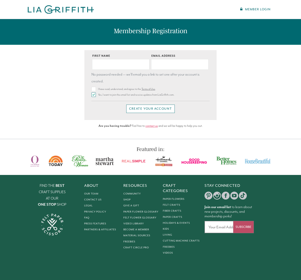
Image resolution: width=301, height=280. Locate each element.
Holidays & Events (176, 222)
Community (132, 193)
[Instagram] (217, 196)
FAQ (86, 217)
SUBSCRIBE (243, 227)
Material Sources (136, 235)
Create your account (150, 109)
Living (167, 234)
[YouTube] (234, 196)
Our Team (91, 193)
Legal (88, 205)
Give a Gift (131, 205)
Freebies (129, 241)
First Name (101, 56)
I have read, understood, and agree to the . (127, 89)
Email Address (163, 56)
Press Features (95, 223)
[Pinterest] (208, 196)
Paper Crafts (172, 216)
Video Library (133, 223)
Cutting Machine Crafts (181, 240)
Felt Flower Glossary (139, 217)
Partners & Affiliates (100, 229)
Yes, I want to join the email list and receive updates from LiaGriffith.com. (136, 94)
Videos (168, 252)
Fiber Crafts (172, 210)
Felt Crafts (171, 204)
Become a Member (136, 229)
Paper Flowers (173, 198)
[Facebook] (226, 196)
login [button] (258, 9)
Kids (166, 228)
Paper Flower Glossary (140, 211)
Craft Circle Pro (136, 247)
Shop (127, 199)
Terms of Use (148, 89)
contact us (151, 126)
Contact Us (93, 199)
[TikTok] (243, 196)
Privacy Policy (95, 211)
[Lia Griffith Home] (61, 9)
